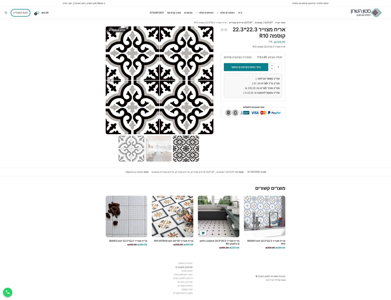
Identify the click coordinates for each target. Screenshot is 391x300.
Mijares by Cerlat (134, 172)
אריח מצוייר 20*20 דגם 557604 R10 (173, 240)
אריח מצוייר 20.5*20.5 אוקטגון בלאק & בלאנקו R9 (219, 242)
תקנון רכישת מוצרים (183, 293)
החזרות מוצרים (185, 285)
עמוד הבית (280, 22)
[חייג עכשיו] (7, 292)
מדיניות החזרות (185, 282)
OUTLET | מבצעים (264, 22)
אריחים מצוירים (182, 172)
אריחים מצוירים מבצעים (163, 172)
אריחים (270, 280)
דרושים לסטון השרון (183, 278)
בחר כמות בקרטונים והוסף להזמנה (246, 68)
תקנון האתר (187, 270)
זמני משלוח (187, 289)
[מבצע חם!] (21, 13)
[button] (110, 80)
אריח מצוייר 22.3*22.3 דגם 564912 (128, 240)
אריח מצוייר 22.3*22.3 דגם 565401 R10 (266, 242)
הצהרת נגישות (186, 263)
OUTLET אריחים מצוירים (241, 22)
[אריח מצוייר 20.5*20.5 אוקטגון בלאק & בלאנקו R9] (218, 216)
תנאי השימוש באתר (183, 274)
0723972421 (157, 12)
